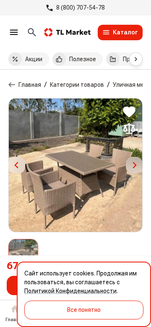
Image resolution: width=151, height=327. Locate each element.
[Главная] (11, 84)
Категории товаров (77, 84)
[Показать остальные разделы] (136, 59)
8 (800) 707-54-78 (80, 7)
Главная (29, 84)
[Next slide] (134, 165)
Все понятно (84, 309)
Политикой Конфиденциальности (70, 291)
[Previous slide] (16, 165)
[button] (23, 254)
